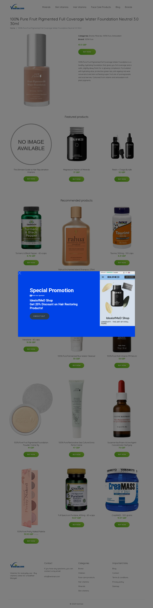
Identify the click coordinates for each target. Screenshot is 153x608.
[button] (39, 316)
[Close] (19, 273)
